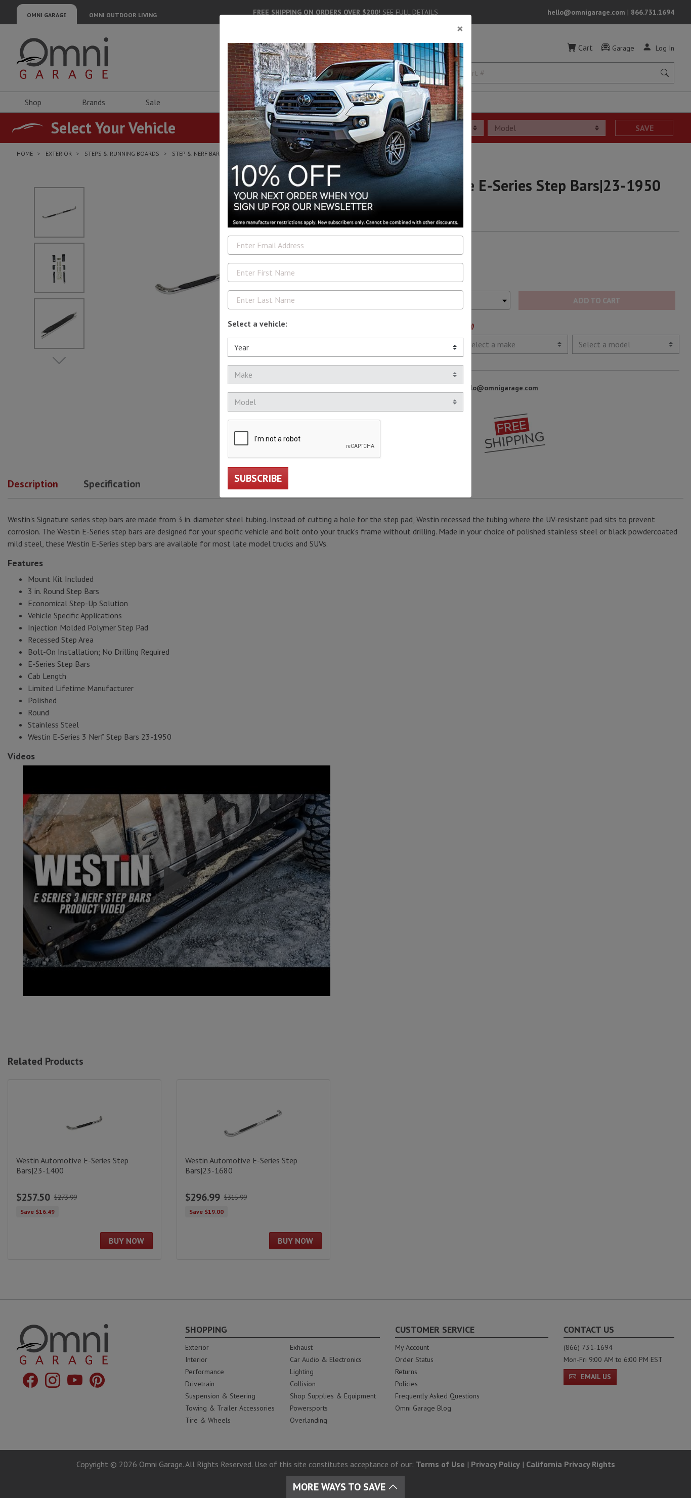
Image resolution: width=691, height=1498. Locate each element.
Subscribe (258, 478)
